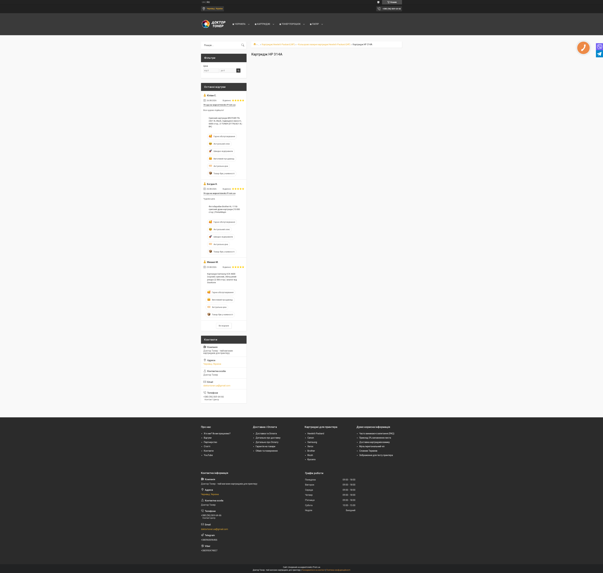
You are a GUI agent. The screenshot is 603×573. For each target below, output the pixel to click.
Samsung (312, 442)
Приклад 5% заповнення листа (375, 438)
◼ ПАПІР (314, 24)
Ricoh (310, 455)
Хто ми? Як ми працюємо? (217, 433)
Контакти (209, 451)
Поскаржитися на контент (313, 570)
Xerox (310, 446)
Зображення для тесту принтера (376, 455)
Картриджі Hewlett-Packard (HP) (278, 44)
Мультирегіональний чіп (372, 446)
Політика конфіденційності (338, 570)
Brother (311, 451)
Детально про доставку (268, 438)
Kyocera (311, 459)
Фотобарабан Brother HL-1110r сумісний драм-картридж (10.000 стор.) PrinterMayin (224, 209)
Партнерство (210, 442)
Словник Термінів (368, 451)
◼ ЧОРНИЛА (238, 24)
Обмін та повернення (267, 451)
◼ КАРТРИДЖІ (262, 24)
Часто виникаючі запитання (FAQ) (376, 433)
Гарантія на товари (265, 446)
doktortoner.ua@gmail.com (216, 385)
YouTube (208, 455)
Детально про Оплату (267, 442)
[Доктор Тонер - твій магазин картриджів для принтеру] (213, 24)
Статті (207, 446)
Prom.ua (316, 567)
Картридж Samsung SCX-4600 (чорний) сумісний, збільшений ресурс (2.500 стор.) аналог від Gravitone (222, 278)
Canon (310, 438)
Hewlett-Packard (315, 433)
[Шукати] (243, 45)
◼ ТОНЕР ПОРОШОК (290, 24)
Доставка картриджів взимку (374, 442)
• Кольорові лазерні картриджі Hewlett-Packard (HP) (323, 44)
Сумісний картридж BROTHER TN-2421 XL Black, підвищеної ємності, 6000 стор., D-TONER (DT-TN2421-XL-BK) (226, 122)
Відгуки (208, 438)
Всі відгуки (224, 326)
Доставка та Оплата (266, 433)
